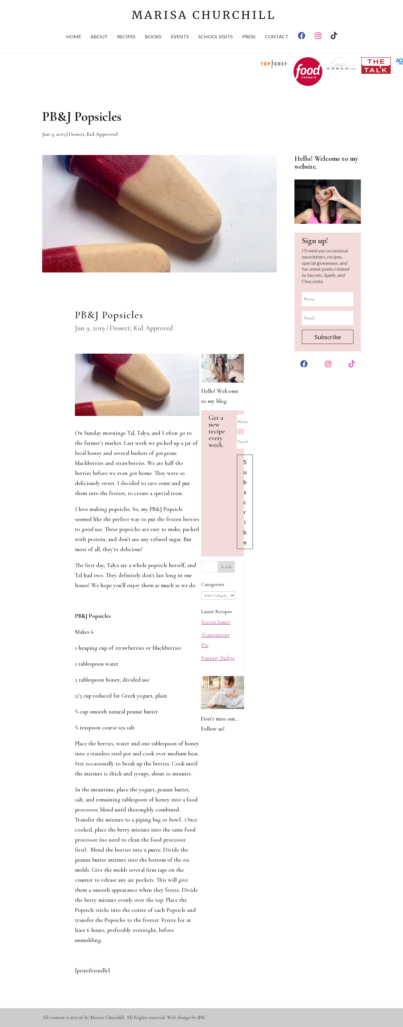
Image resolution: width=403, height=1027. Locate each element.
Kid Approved (102, 134)
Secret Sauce (215, 622)
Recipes (126, 37)
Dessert (76, 134)
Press (248, 37)
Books (153, 37)
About (99, 37)
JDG (201, 1017)
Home (73, 37)
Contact (277, 37)
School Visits (215, 37)
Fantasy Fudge (218, 658)
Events (180, 37)
